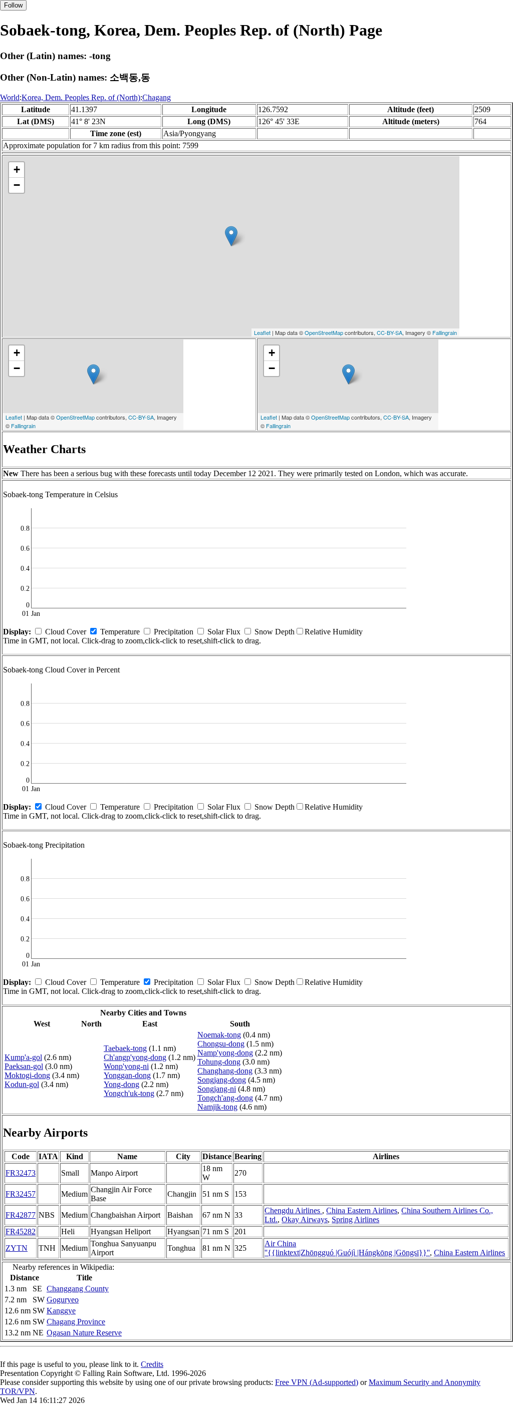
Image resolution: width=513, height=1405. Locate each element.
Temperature (120, 631)
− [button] (17, 185)
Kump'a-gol (23, 1057)
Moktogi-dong (27, 1075)
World (10, 97)
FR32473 (21, 1173)
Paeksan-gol (24, 1066)
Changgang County (78, 1288)
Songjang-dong (221, 1080)
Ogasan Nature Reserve (84, 1332)
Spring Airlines (355, 1219)
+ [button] (17, 169)
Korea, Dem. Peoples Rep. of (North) (81, 97)
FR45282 (21, 1231)
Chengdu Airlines (293, 1210)
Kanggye (61, 1310)
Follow (13, 5)
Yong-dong (121, 1084)
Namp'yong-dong (225, 1052)
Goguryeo (63, 1299)
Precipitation (173, 631)
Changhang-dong (224, 1071)
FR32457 (21, 1194)
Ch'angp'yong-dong (135, 1057)
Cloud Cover (65, 631)
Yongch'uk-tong (129, 1093)
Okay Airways (305, 1219)
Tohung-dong (218, 1062)
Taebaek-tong (125, 1048)
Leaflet (262, 332)
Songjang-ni (216, 1089)
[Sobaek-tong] (231, 236)
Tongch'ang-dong (225, 1098)
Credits (152, 1364)
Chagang (156, 97)
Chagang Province (76, 1321)
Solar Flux (223, 631)
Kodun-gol (22, 1084)
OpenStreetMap (324, 332)
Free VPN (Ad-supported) (316, 1382)
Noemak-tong (219, 1034)
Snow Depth (274, 631)
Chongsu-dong (220, 1043)
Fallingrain (444, 332)
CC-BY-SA (389, 332)
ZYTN (17, 1248)
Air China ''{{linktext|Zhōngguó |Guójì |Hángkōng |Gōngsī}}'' (347, 1248)
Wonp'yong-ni (126, 1066)
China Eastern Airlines (361, 1210)
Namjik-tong (217, 1107)
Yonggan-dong (127, 1075)
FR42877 (21, 1215)
